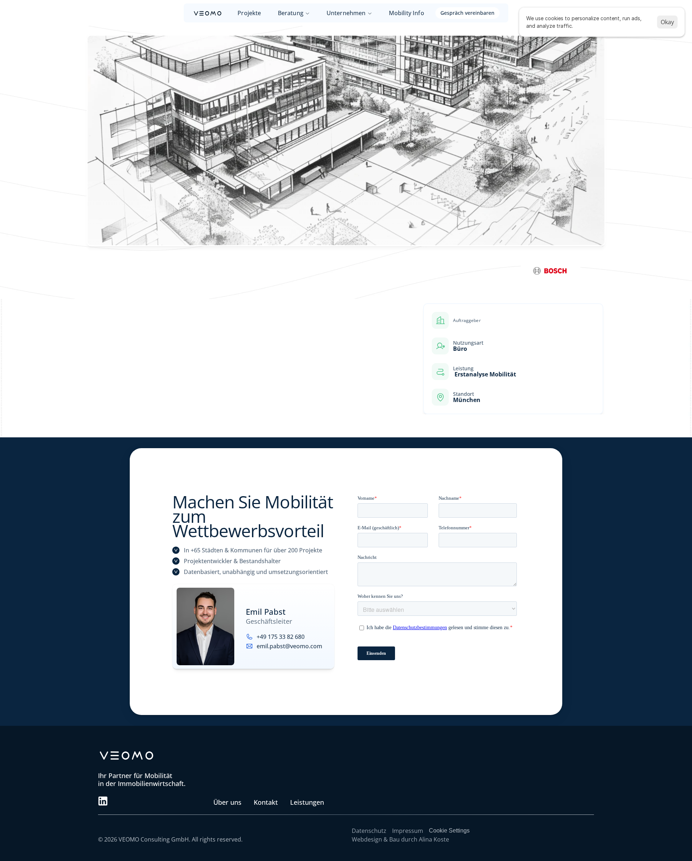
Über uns (227, 802)
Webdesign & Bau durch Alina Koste (400, 839)
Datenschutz (369, 831)
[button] (103, 801)
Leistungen (307, 802)
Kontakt (266, 802)
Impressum (407, 831)
